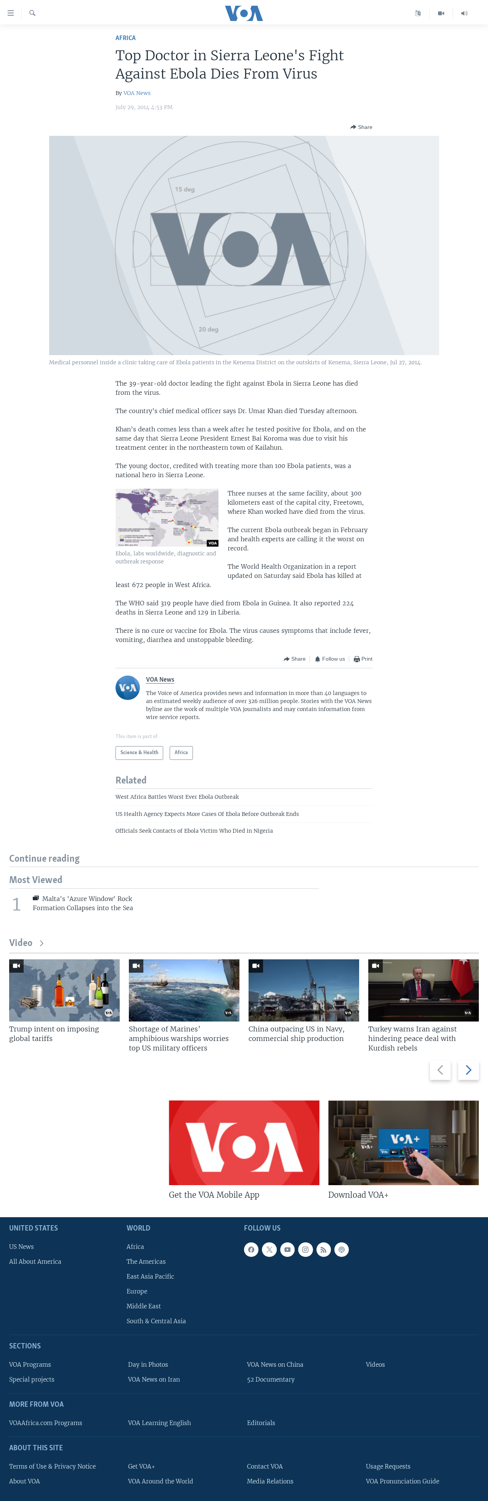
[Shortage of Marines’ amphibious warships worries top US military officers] (184, 990)
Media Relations (270, 1481)
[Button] (361, 127)
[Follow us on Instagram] (305, 1249)
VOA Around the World (160, 1481)
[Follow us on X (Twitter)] (269, 1249)
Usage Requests (388, 1466)
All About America (35, 1261)
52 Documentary (271, 1380)
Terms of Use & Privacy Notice (52, 1466)
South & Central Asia (156, 1321)
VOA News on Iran (154, 1380)
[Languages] (418, 13)
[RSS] (323, 1249)
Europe (137, 1291)
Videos (375, 1365)
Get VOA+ (141, 1466)
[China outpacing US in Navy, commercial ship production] (304, 990)
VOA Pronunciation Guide (402, 1481)
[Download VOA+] (403, 1142)
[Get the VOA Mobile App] (244, 1142)
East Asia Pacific (150, 1276)
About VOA (24, 1481)
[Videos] (441, 13)
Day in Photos (148, 1365)
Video (20, 943)
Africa (126, 38)
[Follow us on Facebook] (251, 1249)
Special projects (32, 1380)
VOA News (137, 93)
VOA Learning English (159, 1423)
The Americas (146, 1261)
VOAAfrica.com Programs (45, 1423)
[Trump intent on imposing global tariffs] (64, 990)
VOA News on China (275, 1365)
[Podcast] (341, 1249)
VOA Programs (30, 1365)
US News (21, 1246)
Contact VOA (265, 1466)
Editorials (261, 1423)
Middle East (144, 1306)
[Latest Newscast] (464, 13)
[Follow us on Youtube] (287, 1249)
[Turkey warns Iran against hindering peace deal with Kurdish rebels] (423, 990)
